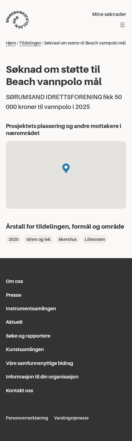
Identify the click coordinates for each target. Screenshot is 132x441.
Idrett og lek (38, 239)
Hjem (11, 43)
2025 (13, 239)
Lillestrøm (95, 239)
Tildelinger (30, 43)
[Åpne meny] (122, 25)
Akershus (67, 239)
